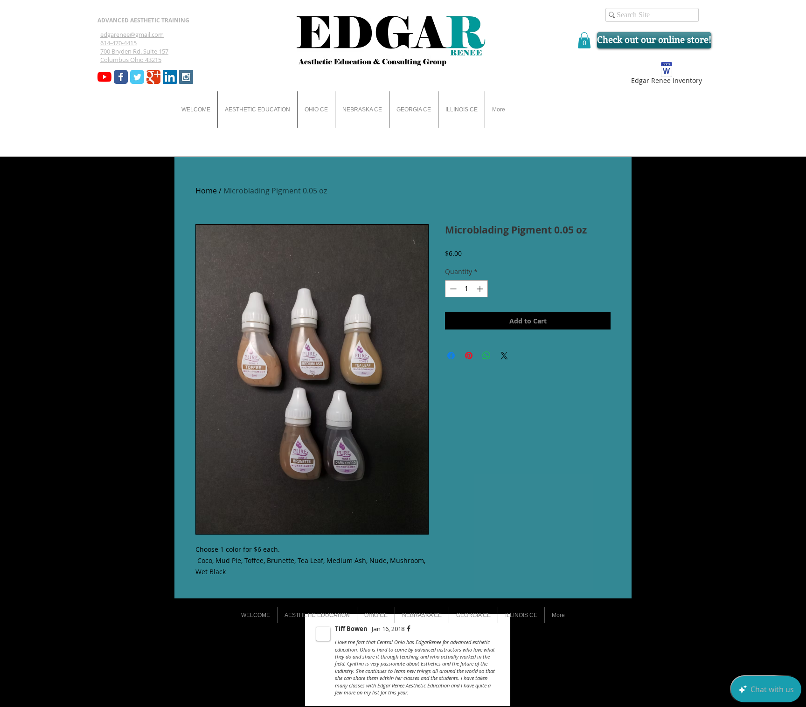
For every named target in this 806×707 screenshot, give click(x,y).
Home (206, 190)
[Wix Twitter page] (137, 77)
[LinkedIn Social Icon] (170, 77)
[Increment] (480, 289)
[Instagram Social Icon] (186, 77)
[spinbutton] (466, 289)
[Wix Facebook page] (121, 77)
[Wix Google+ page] (153, 77)
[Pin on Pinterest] (468, 355)
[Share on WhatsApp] (486, 355)
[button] (584, 40)
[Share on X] (504, 355)
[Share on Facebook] (451, 355)
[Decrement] (452, 289)
